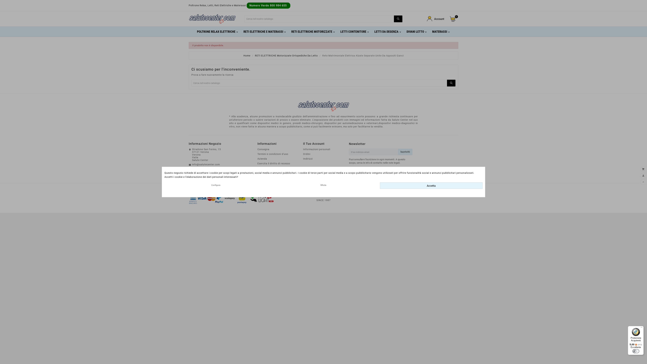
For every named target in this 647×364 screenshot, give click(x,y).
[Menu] (642, 328)
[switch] (636, 351)
